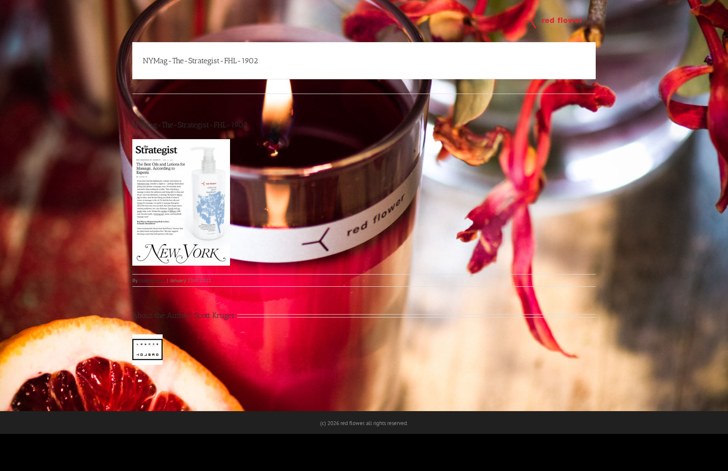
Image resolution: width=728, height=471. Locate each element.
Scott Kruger (152, 280)
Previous (586, 86)
